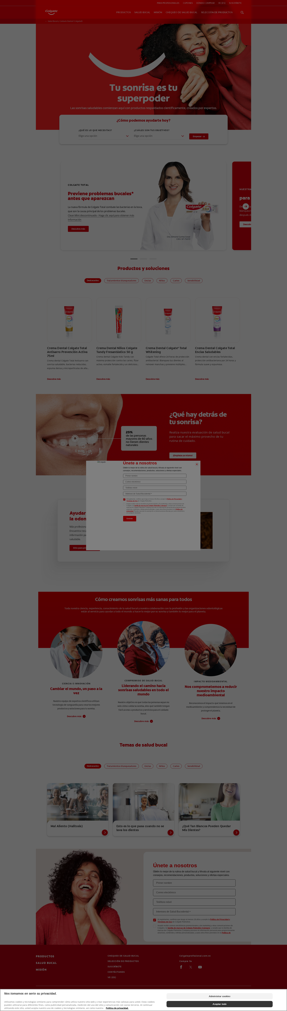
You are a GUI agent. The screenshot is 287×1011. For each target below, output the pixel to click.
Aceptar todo (219, 1004)
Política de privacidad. (117, 1008)
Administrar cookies (219, 996)
